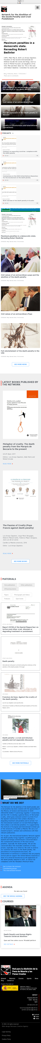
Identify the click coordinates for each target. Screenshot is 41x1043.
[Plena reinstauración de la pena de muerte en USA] (20, 112)
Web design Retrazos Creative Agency (15, 1026)
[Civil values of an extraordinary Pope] (20, 99)
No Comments (20, 241)
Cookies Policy (6, 1039)
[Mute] (37, 156)
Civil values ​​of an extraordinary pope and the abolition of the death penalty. (20, 276)
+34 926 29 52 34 (32, 1005)
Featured (10, 73)
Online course (7, 930)
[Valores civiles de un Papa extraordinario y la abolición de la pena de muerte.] (20, 86)
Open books (5, 694)
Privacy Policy (6, 1035)
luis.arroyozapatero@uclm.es (28, 1008)
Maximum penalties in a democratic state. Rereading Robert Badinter (18, 237)
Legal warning (6, 1032)
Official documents (7, 624)
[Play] (3, 155)
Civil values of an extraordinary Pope (16, 314)
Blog (5, 73)
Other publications (7, 658)
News (15, 73)
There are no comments (11, 76)
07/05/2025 (3, 241)
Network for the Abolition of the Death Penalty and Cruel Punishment (16, 16)
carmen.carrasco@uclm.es (29, 1009)
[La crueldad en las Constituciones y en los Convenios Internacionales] (20, 124)
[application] (20, 156)
